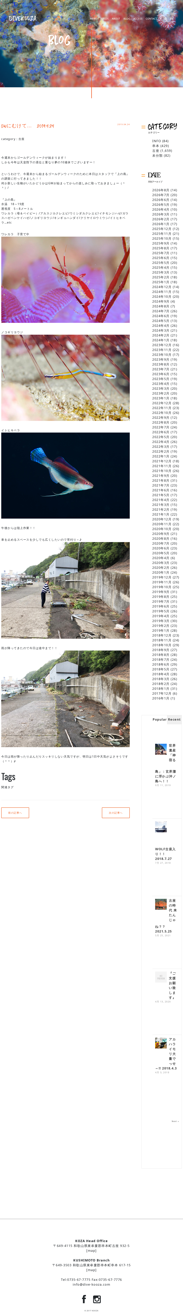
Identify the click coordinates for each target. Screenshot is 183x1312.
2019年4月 (161, 616)
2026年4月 (161, 209)
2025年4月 (161, 267)
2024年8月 (161, 306)
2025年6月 (161, 258)
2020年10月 (162, 529)
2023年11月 (162, 350)
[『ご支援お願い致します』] (161, 977)
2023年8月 (161, 364)
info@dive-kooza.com (91, 1284)
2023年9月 (161, 359)
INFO (156, 141)
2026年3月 (161, 214)
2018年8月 (161, 655)
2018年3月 (161, 679)
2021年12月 (162, 461)
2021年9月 (161, 475)
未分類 (157, 155)
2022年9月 (161, 417)
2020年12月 (162, 519)
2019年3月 (161, 621)
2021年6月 (161, 490)
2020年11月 (162, 524)
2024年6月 (161, 316)
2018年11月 (162, 640)
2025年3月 (161, 272)
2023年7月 (161, 369)
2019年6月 (161, 606)
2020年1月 (161, 572)
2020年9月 (161, 534)
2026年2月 (161, 219)
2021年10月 (162, 471)
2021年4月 (161, 500)
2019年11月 (162, 582)
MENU (93, 18)
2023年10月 (162, 354)
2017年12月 (162, 693)
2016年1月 (161, 698)
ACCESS (137, 18)
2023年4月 (161, 383)
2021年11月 (162, 466)
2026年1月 (161, 224)
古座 (21, 139)
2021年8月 (161, 480)
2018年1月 (161, 688)
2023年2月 (161, 393)
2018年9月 (161, 650)
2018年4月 (161, 674)
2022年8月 (161, 422)
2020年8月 (161, 538)
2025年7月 (161, 253)
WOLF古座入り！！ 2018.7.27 (165, 854)
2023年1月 (161, 398)
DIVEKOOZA (23, 18)
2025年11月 (162, 233)
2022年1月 (161, 456)
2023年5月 (161, 379)
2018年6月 (161, 664)
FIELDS (105, 18)
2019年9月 (161, 592)
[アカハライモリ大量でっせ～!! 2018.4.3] (161, 1043)
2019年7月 (161, 601)
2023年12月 (162, 345)
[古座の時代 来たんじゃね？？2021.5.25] (161, 904)
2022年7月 (161, 427)
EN (171, 18)
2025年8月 (161, 248)
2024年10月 (162, 296)
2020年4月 (161, 558)
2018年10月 (162, 645)
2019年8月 (161, 596)
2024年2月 (161, 335)
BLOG (126, 18)
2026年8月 (161, 190)
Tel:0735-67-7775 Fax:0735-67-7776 (91, 1279)
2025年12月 (162, 229)
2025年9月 (161, 243)
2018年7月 (161, 659)
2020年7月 (161, 543)
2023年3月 (161, 388)
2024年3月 (161, 330)
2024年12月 (162, 287)
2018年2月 (161, 684)
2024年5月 (161, 321)
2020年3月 (161, 563)
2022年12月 (162, 403)
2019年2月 (161, 625)
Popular (160, 719)
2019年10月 (162, 587)
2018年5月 (161, 669)
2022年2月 (161, 451)
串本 (155, 146)
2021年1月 (161, 514)
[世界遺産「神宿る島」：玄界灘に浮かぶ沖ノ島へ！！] (161, 749)
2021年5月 (161, 495)
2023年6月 (161, 374)
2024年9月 (161, 301)
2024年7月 (161, 311)
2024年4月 (161, 325)
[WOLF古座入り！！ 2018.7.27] (161, 827)
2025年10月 (162, 238)
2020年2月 (161, 567)
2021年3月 (161, 504)
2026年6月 (161, 200)
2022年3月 (161, 446)
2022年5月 (161, 437)
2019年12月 (162, 577)
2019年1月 (161, 630)
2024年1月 (161, 340)
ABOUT (116, 18)
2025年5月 (161, 262)
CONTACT (151, 18)
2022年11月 (162, 408)
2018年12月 (162, 635)
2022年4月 (161, 442)
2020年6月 (161, 548)
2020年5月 (161, 553)
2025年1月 (161, 282)
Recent (174, 719)
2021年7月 (161, 485)
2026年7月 (161, 195)
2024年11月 (162, 292)
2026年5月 (161, 204)
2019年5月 (161, 611)
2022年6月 (161, 432)
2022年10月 (162, 413)
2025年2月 (161, 277)
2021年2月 (161, 509)
